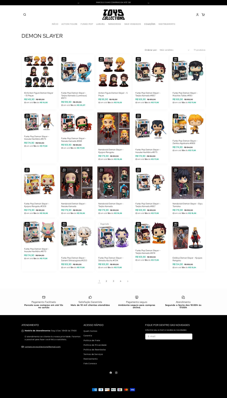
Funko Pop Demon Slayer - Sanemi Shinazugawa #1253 (74, 259)
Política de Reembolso (95, 349)
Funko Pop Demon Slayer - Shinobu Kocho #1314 (110, 259)
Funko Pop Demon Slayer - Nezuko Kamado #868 (73, 139)
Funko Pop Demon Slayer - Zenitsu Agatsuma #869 (185, 142)
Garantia (88, 336)
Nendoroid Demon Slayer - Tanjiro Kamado (110, 205)
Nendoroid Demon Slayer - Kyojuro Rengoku (110, 151)
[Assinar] (189, 337)
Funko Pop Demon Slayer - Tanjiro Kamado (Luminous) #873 (74, 95)
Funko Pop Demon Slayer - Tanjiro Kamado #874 (147, 251)
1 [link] (99, 281)
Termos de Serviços (93, 354)
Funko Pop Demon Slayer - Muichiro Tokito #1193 (185, 94)
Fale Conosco (90, 363)
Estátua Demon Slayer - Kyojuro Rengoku (187, 259)
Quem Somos (90, 331)
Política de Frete (92, 340)
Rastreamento (91, 359)
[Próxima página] (128, 281)
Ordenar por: (151, 50)
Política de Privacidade (95, 345)
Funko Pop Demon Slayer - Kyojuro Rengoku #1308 (36, 205)
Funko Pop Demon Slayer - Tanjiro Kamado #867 (147, 94)
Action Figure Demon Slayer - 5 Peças (113, 94)
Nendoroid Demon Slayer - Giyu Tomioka (187, 205)
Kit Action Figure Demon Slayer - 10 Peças (38, 94)
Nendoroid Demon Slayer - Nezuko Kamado (73, 205)
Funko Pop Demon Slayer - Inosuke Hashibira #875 (36, 137)
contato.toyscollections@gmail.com (43, 347)
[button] (24, 15)
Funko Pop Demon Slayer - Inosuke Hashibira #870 (36, 250)
